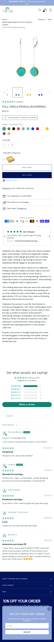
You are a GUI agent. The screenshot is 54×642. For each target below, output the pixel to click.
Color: (12, 124)
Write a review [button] (27, 404)
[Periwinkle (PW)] (33, 129)
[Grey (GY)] (23, 129)
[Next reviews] (49, 236)
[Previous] (4, 3)
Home (4, 19)
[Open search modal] (39, 9)
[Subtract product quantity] (4, 145)
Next (50, 19)
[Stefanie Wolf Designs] (8, 10)
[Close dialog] (49, 609)
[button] (8, 102)
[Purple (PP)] (4, 133)
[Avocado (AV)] (9, 129)
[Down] (50, 92)
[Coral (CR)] (18, 129)
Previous (41, 19)
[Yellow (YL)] (47, 129)
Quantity (6, 140)
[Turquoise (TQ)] (4, 129)
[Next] (50, 3)
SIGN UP (27, 632)
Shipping (6, 188)
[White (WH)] (42, 129)
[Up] (4, 92)
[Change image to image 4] (40, 92)
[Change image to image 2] (17, 92)
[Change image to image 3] (29, 92)
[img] (8, 448)
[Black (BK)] (14, 129)
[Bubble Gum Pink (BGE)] (9, 133)
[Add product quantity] (12, 145)
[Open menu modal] (50, 9)
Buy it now (27, 175)
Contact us (21, 208)
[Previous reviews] (4, 236)
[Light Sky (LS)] (28, 129)
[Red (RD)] (37, 129)
